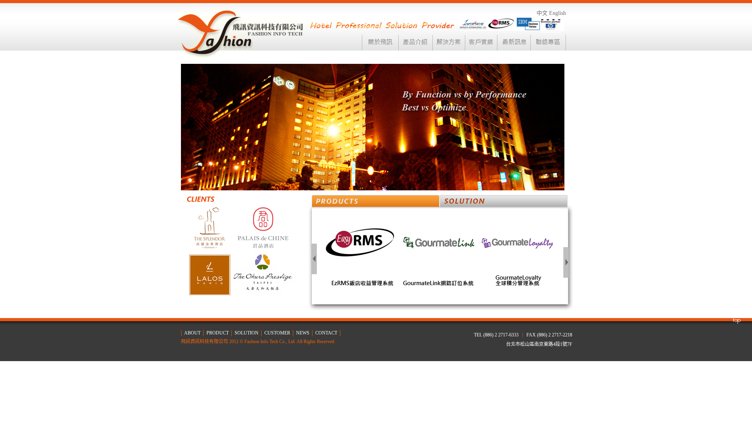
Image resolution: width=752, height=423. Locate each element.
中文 (542, 13)
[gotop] (736, 322)
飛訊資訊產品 (375, 202)
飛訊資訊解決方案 (504, 201)
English (557, 13)
